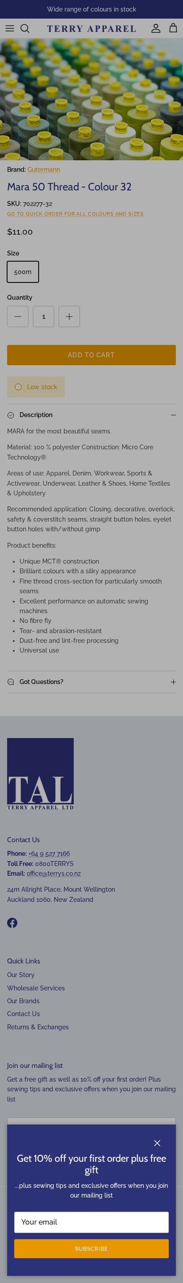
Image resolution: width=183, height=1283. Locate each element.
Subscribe (91, 1249)
